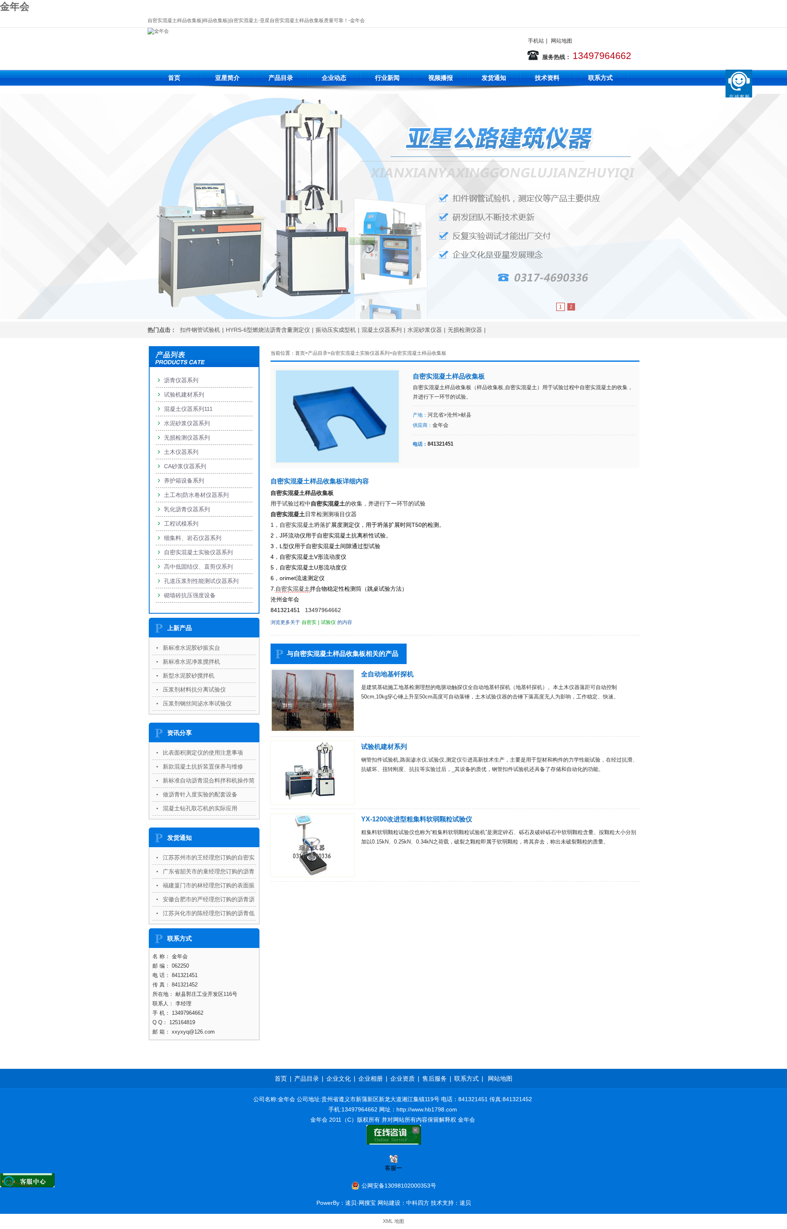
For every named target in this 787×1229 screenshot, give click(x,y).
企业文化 (338, 1078)
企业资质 (402, 1078)
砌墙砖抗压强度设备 (190, 595)
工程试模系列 (181, 523)
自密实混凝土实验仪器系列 (359, 353)
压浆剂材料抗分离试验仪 (194, 689)
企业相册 (370, 1078)
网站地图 (561, 41)
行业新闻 (387, 77)
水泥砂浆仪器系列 (187, 423)
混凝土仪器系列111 (188, 409)
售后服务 (434, 1078)
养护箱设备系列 (184, 480)
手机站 (536, 41)
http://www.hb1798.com (426, 1109)
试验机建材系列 (384, 746)
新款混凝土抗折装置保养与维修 (203, 766)
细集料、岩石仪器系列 (192, 538)
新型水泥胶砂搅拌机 (188, 675)
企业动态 (334, 77)
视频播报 (440, 77)
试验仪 (328, 622)
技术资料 (547, 77)
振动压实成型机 (336, 330)
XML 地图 (393, 1221)
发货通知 (494, 77)
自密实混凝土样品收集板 (419, 353)
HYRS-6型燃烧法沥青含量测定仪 (268, 330)
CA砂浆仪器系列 (185, 466)
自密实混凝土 (292, 588)
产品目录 (280, 77)
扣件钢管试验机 (200, 330)
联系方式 (600, 77)
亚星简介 (227, 77)
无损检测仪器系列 (187, 437)
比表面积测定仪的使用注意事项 (203, 752)
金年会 (15, 6)
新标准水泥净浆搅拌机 (191, 661)
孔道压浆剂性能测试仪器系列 (201, 581)
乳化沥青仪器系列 (187, 509)
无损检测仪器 (465, 330)
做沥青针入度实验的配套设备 (200, 794)
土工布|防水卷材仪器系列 (196, 495)
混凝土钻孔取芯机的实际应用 (200, 808)
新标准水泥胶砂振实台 (191, 647)
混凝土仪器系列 (382, 330)
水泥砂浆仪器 (424, 330)
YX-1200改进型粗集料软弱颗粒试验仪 (416, 819)
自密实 (309, 622)
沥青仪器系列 (181, 380)
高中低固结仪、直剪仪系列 (198, 566)
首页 (174, 77)
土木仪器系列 (181, 452)
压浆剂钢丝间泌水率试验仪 (197, 703)
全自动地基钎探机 (387, 674)
